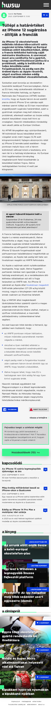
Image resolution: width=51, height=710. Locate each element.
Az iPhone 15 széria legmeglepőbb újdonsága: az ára (21, 470)
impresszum (15, 701)
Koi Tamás (18, 14)
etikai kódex (37, 701)
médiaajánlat (26, 701)
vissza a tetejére (38, 418)
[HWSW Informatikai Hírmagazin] (11, 4)
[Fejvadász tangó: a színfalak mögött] (25, 434)
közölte (6, 99)
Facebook (12, 409)
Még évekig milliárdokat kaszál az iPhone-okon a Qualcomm (20, 489)
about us (41, 704)
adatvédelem (32, 704)
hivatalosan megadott (37, 285)
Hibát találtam (40, 409)
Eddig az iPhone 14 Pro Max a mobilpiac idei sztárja (18, 511)
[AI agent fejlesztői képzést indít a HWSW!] (25, 223)
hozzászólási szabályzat (16, 704)
